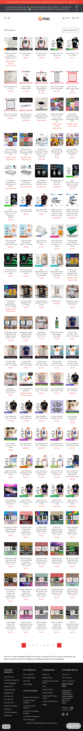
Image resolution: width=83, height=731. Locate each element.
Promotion (8, 715)
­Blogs (45, 704)
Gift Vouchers (67, 678)
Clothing (7, 709)
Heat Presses (9, 703)
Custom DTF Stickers (31, 697)
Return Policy (48, 693)
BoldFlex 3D (8, 693)
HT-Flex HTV (8, 696)
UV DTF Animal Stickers (29, 702)
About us (46, 674)
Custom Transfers (11, 706)
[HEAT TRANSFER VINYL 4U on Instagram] (63, 714)
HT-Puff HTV (8, 699)
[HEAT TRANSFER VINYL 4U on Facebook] (67, 714)
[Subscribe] (71, 708)
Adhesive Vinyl (9, 690)
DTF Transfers (28, 674)
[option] (41, 2)
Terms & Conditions (50, 701)
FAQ (44, 686)
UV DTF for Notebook (31, 716)
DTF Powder (27, 684)
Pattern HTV (8, 686)
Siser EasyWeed (10, 683)
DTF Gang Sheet (29, 678)
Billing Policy (48, 678)
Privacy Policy (48, 689)
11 (53, 645)
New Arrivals (9, 677)
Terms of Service (68, 681)
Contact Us (66, 674)
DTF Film (26, 681)
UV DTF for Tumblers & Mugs (31, 712)
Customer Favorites (11, 680)
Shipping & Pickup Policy (50, 697)
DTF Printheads (29, 720)
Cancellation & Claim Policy (51, 682)
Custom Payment (10, 712)
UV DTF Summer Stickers (29, 707)
